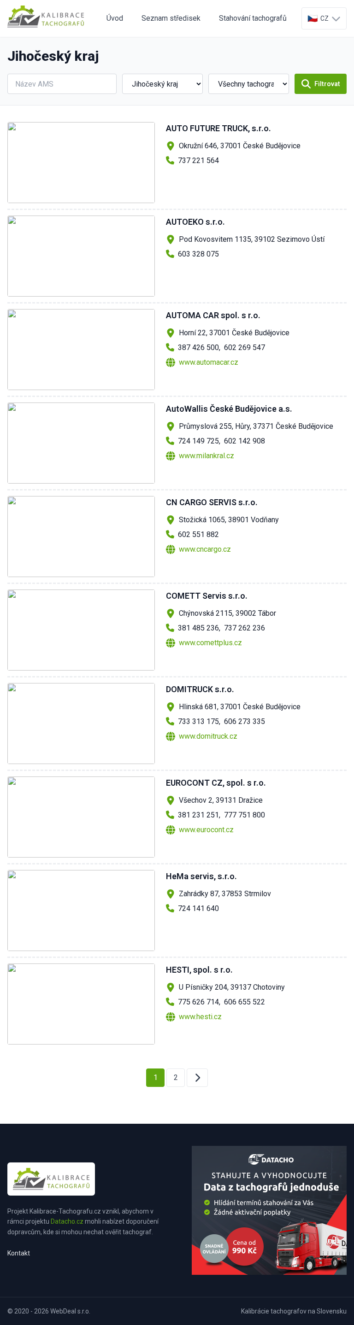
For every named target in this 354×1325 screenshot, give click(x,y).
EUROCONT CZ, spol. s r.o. (216, 783)
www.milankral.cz (206, 455)
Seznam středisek (171, 18)
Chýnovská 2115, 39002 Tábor (227, 613)
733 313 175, (199, 721)
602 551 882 (198, 534)
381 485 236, (199, 628)
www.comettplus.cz (210, 642)
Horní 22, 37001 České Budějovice (234, 332)
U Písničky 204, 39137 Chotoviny (232, 987)
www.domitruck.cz (208, 736)
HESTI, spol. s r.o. (199, 970)
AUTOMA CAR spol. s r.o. (213, 315)
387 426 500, (199, 347)
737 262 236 (244, 628)
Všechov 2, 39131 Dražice (221, 800)
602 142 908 (244, 441)
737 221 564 (198, 160)
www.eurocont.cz (206, 829)
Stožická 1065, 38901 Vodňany (229, 519)
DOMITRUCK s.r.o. (200, 689)
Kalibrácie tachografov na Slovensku (294, 1311)
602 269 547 (244, 347)
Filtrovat (327, 84)
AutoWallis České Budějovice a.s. (229, 409)
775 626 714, (199, 1002)
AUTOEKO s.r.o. (195, 222)
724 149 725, (199, 441)
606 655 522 (244, 1002)
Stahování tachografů (253, 18)
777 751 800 (244, 815)
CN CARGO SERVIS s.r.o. (212, 502)
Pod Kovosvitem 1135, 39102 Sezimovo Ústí (251, 239)
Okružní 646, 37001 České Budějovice (240, 145)
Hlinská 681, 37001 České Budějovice (240, 706)
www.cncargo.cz (205, 549)
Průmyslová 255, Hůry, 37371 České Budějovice (256, 426)
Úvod (114, 18)
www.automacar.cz (208, 362)
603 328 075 (198, 254)
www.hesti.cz (200, 1016)
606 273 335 (244, 721)
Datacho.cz (67, 1221)
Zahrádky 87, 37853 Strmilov (225, 893)
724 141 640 (198, 908)
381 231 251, (199, 815)
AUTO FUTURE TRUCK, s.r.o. (218, 128)
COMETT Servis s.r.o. (207, 596)
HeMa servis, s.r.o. (201, 876)
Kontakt (18, 1253)
